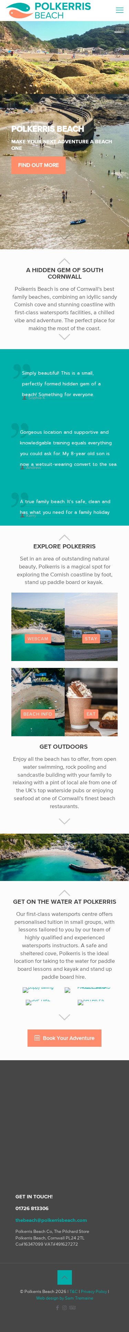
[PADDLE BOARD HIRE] (38, 1002)
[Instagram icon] (64, 1308)
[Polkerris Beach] (48, 10)
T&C (73, 1291)
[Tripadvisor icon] (71, 1308)
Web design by (50, 1298)
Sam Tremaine (79, 1298)
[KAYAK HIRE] (91, 1002)
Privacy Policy (94, 1291)
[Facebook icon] (57, 1308)
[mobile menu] (120, 10)
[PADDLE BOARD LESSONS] (91, 990)
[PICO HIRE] (38, 990)
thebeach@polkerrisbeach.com (51, 1220)
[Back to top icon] (64, 1277)
